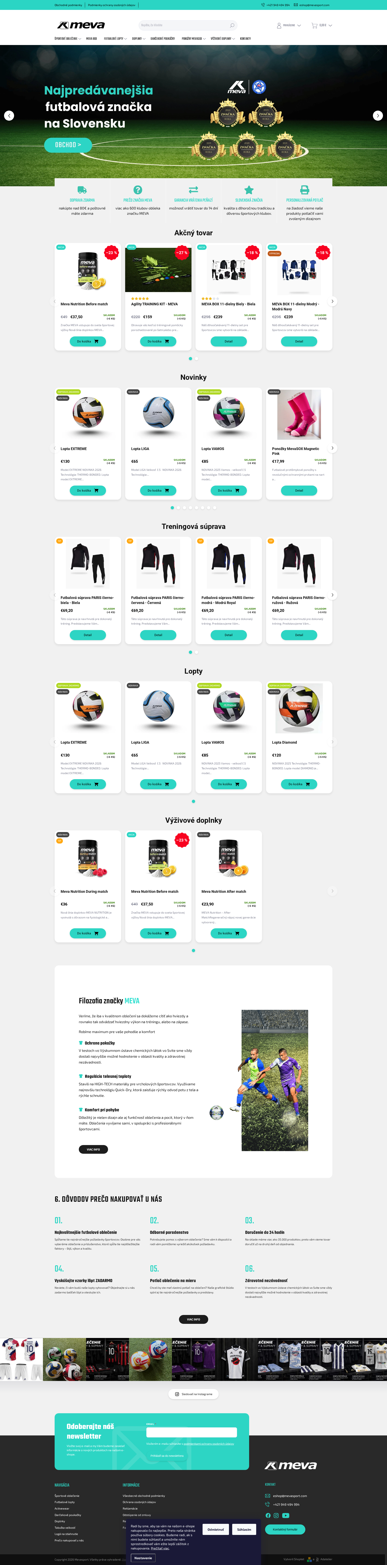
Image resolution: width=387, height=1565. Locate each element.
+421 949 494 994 (286, 1504)
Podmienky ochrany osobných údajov (111, 5)
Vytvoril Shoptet (294, 1559)
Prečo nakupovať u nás (69, 1540)
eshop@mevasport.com (290, 1496)
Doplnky (60, 1521)
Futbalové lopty (65, 1502)
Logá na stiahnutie (66, 1534)
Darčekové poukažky (68, 1515)
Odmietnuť (216, 1529)
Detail (229, 341)
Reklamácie (130, 1508)
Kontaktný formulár (285, 1529)
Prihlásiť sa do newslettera (167, 1455)
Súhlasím (244, 1529)
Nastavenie (143, 1558)
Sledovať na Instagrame (197, 1394)
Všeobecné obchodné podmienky (144, 1495)
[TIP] (88, 566)
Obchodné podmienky (68, 5)
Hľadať (232, 25)
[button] (15, 115)
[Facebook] (268, 1515)
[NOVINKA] (158, 417)
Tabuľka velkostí (65, 1527)
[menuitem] (68, 39)
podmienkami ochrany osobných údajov (209, 1443)
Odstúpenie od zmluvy (137, 1515)
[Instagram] (276, 1515)
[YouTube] (285, 1515)
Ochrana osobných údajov (139, 1502)
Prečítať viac (160, 1548)
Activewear (62, 1508)
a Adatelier (322, 1559)
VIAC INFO (93, 1149)
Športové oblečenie (67, 1495)
